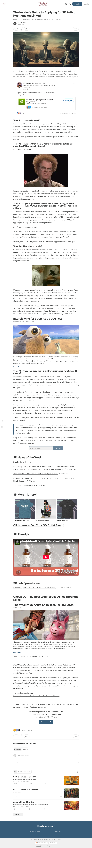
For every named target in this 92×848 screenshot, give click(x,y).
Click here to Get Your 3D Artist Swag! (38, 525)
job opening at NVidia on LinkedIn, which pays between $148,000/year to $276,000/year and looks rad (44, 72)
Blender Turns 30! (20, 462)
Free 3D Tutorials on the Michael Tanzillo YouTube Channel (36, 696)
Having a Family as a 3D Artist (25, 789)
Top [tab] (15, 772)
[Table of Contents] (2, 424)
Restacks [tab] (25, 749)
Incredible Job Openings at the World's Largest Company (30, 804)
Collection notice (56, 839)
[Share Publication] (70, 4)
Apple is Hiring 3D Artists (23, 802)
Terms (50, 839)
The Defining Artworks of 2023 (25, 485)
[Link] (10, 120)
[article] (46, 780)
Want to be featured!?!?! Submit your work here (31, 656)
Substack (38, 846)
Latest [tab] (20, 772)
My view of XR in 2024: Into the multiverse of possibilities (35, 474)
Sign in (86, 4)
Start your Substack (42, 843)
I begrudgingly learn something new (24, 779)
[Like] (14, 809)
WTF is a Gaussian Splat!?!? (24, 777)
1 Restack (29, 730)
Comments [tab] (17, 749)
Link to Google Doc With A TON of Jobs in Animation (34, 587)
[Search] (66, 4)
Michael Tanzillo (22, 22)
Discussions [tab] (27, 772)
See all (17, 814)
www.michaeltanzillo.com (23, 693)
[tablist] (21, 749)
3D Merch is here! (25, 494)
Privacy (46, 839)
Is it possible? (17, 792)
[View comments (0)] (21, 29)
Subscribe (77, 4)
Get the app (53, 843)
